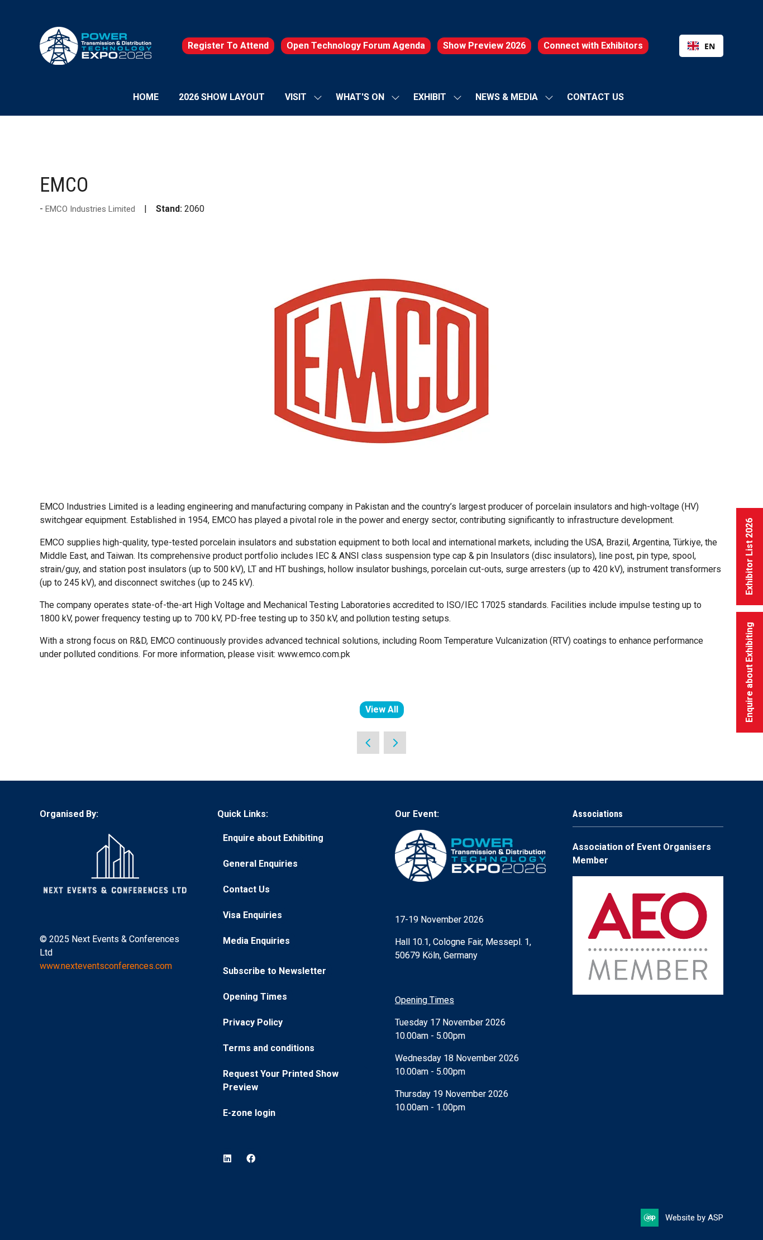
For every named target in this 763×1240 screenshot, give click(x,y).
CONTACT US (595, 97)
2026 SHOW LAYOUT (222, 97)
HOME (146, 97)
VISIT (296, 97)
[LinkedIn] (227, 1158)
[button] (228, 45)
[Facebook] (251, 1158)
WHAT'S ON (360, 97)
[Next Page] (395, 742)
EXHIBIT (429, 97)
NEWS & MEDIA (506, 97)
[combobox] (701, 46)
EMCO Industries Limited (91, 209)
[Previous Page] (368, 742)
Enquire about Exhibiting (749, 672)
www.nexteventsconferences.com (106, 966)
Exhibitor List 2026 (749, 556)
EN (709, 46)
